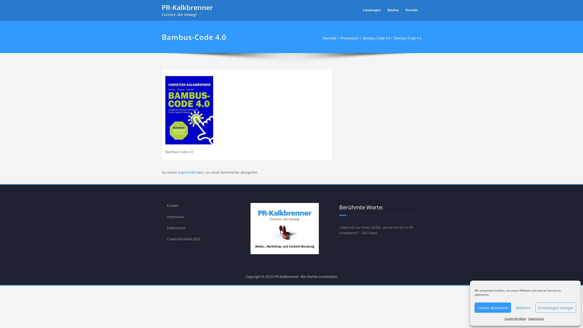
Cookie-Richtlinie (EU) (183, 239)
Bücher (393, 10)
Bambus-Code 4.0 (376, 38)
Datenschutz (536, 318)
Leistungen (372, 10)
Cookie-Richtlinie (515, 318)
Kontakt (412, 10)
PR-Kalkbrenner (187, 7)
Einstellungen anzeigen (556, 307)
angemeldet (187, 172)
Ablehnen (523, 307)
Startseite (329, 38)
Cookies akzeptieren (493, 307)
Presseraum (349, 38)
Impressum (175, 217)
